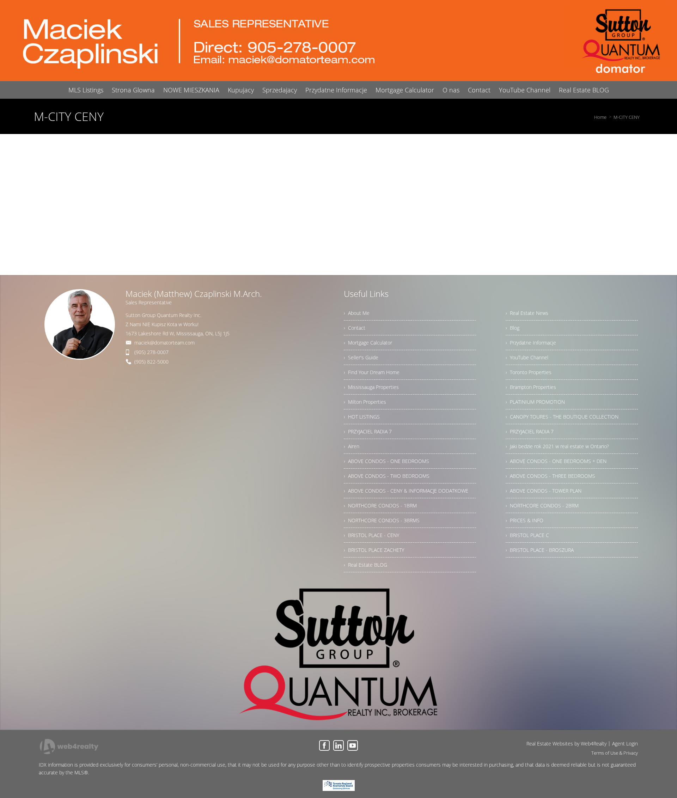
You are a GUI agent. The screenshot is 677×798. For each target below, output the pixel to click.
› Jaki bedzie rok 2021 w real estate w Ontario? (557, 446)
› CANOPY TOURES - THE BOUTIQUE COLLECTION (562, 416)
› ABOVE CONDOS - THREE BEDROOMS (550, 476)
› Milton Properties (365, 401)
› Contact (354, 327)
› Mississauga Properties (371, 387)
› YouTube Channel (527, 357)
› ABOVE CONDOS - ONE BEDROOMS (386, 461)
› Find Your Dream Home (372, 372)
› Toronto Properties (528, 372)
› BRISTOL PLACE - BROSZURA (540, 550)
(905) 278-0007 (151, 352)
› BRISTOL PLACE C (527, 535)
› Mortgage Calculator (368, 342)
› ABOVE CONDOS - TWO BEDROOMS (386, 476)
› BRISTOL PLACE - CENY (371, 535)
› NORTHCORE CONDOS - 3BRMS (382, 520)
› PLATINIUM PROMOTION (535, 401)
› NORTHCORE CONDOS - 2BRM (542, 505)
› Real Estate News (527, 313)
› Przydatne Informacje (531, 342)
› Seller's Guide (361, 357)
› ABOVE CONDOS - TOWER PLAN (543, 490)
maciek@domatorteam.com (164, 342)
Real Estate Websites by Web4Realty (566, 743)
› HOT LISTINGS (362, 416)
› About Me (357, 313)
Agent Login (625, 743)
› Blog (512, 327)
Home (600, 117)
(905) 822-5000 (151, 361)
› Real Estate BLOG (365, 564)
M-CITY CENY (627, 117)
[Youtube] (352, 745)
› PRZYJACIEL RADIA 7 (368, 431)
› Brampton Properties (531, 387)
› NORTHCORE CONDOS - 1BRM (380, 505)
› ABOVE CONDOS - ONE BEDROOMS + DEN (556, 461)
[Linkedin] (338, 745)
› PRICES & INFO (524, 520)
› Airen (351, 446)
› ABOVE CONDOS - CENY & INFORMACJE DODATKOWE (406, 490)
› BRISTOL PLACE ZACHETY (374, 550)
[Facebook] (324, 745)
